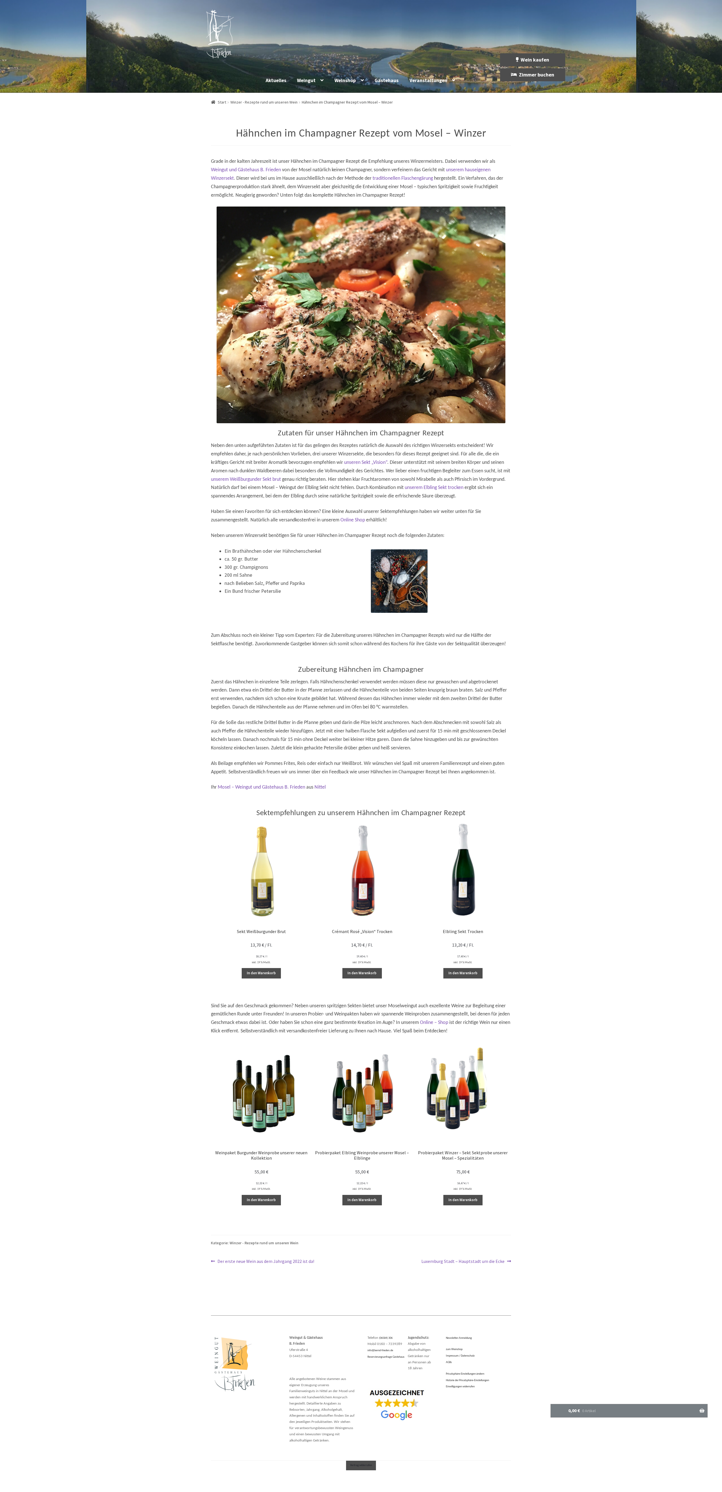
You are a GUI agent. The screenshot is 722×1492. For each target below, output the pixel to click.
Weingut (306, 80)
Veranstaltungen (428, 80)
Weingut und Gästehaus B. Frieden (246, 170)
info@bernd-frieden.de (380, 1350)
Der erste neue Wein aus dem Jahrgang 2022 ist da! (265, 1261)
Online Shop (352, 520)
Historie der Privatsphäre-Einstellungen (467, 1380)
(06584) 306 (386, 1338)
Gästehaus (387, 80)
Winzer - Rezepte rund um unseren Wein (264, 102)
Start (222, 102)
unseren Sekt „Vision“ (365, 462)
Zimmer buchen (536, 74)
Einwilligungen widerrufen (460, 1386)
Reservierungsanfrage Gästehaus (385, 1357)
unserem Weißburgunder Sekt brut (246, 479)
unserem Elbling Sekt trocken (434, 487)
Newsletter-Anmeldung (459, 1338)
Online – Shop (434, 1022)
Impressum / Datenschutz (460, 1355)
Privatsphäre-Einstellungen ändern (465, 1373)
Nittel (320, 787)
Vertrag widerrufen (361, 1465)
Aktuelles (276, 80)
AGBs (449, 1362)
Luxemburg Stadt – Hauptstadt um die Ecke (463, 1261)
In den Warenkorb (261, 973)
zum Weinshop (454, 1349)
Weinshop (345, 80)
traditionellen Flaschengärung (403, 178)
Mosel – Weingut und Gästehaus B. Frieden (261, 787)
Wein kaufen (535, 59)
